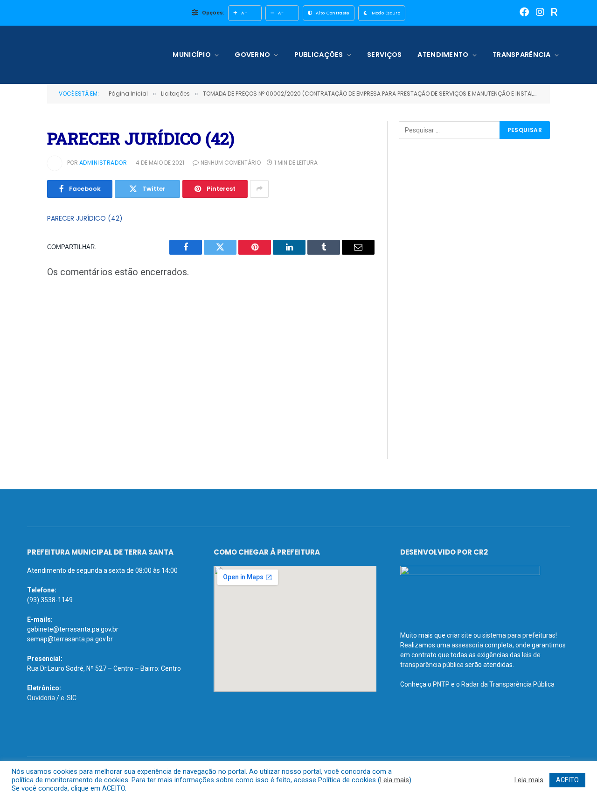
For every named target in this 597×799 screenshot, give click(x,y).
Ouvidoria (41, 698)
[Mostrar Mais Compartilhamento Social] (259, 189)
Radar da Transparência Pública (508, 684)
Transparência (522, 54)
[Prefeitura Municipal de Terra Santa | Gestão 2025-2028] (87, 55)
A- (281, 13)
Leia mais (394, 780)
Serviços (384, 54)
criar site (459, 635)
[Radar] (554, 12)
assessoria (467, 645)
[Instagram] (540, 12)
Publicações (318, 54)
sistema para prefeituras (518, 635)
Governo (252, 54)
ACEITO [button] (567, 780)
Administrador (103, 163)
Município (192, 54)
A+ (244, 13)
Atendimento (442, 54)
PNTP (441, 684)
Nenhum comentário (231, 163)
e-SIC (68, 698)
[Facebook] (524, 12)
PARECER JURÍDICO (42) (85, 218)
